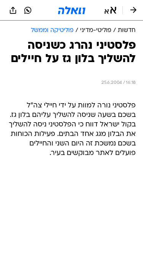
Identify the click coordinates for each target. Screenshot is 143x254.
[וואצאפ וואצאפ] (28, 10)
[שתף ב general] (13, 10)
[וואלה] (71, 10)
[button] (110, 10)
